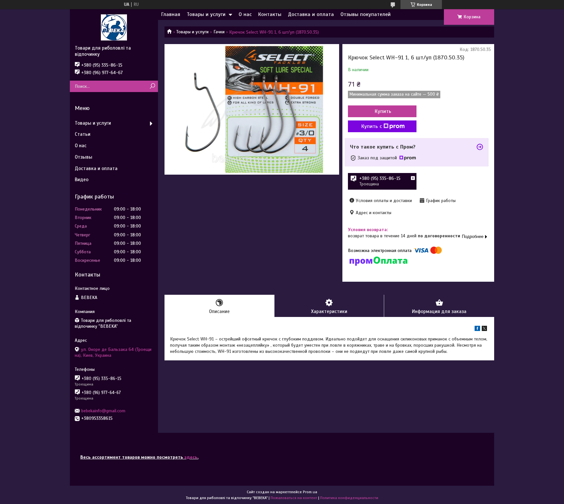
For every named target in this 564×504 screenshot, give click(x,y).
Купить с (371, 126)
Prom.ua (310, 492)
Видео (81, 179)
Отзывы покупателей (365, 14)
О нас (245, 14)
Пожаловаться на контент (294, 498)
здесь (190, 457)
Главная (170, 14)
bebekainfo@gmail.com (103, 411)
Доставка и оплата (311, 14)
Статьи (82, 134)
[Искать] (152, 86)
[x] (484, 329)
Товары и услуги (206, 14)
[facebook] (477, 329)
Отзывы (83, 157)
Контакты (269, 14)
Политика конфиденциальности (349, 498)
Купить (383, 111)
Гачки (219, 32)
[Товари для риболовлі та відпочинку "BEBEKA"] (114, 27)
